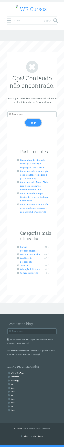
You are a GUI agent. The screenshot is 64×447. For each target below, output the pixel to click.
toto (13, 388)
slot (12, 384)
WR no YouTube (17, 373)
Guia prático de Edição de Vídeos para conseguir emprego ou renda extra (32, 163)
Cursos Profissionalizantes (29, 248)
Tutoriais (24, 265)
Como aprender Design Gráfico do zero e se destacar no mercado (34, 197)
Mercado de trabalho (30, 254)
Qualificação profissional (26, 260)
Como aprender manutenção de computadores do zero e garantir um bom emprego (34, 208)
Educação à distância (30, 269)
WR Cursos (18, 428)
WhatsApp (15, 380)
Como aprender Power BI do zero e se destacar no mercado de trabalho (34, 186)
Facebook (15, 376)
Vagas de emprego (29, 272)
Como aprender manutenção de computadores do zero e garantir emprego (34, 175)
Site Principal (38, 436)
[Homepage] (32, 9)
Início (26, 436)
